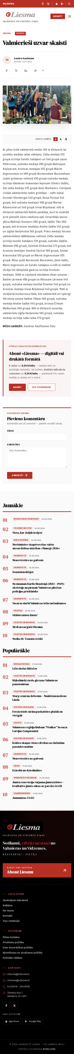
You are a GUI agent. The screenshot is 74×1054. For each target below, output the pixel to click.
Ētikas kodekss (11, 937)
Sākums (7, 33)
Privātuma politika (13, 942)
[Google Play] (62, 4)
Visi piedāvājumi (41, 387)
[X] (48, 4)
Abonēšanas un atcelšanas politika (22, 952)
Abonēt (57, 16)
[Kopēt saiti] (42, 70)
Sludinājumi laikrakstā (15, 900)
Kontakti (7, 915)
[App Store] (57, 4)
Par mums (8, 910)
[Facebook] (43, 4)
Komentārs (13, 444)
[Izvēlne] (69, 16)
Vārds (10, 431)
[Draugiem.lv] (35, 70)
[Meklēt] (68, 4)
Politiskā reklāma (12, 957)
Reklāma (7, 905)
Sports (20, 33)
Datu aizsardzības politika (18, 947)
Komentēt (17, 475)
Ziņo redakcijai (11, 921)
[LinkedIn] (26, 70)
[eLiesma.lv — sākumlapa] (21, 14)
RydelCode (49, 1049)
